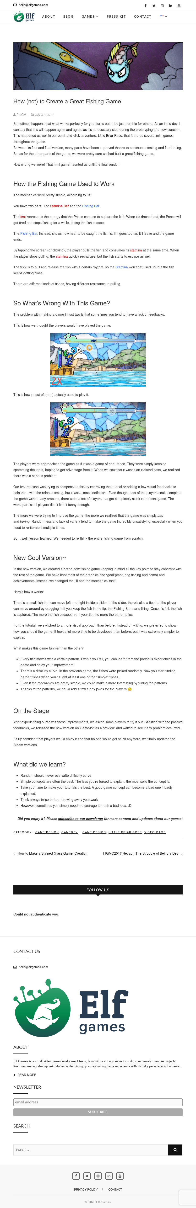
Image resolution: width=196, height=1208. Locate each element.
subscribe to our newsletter (80, 818)
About (48, 16)
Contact (143, 16)
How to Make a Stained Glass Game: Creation (50, 853)
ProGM (21, 114)
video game (155, 832)
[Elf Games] (24, 15)
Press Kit (116, 16)
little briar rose (125, 832)
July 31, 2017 (43, 114)
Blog (68, 16)
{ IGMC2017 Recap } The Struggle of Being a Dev (143, 853)
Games (88, 16)
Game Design (47, 832)
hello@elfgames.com (33, 4)
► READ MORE (24, 1074)
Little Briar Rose (110, 135)
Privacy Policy (86, 1189)
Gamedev (69, 832)
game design (94, 832)
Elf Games (103, 1202)
